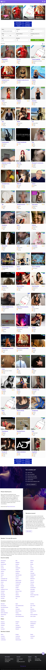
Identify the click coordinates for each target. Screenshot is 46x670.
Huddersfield (33, 575)
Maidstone (32, 578)
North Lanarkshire (4, 612)
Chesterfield (3, 569)
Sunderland (32, 591)
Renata (18, 389)
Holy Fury (19, 163)
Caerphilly (3, 623)
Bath (16, 560)
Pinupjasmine (35, 410)
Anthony (34, 225)
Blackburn (17, 562)
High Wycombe (19, 575)
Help (29, 661)
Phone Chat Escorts (11, 506)
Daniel (18, 266)
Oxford (2, 582)
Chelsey (3, 389)
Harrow (2, 575)
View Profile (6, 18)
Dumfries (32, 603)
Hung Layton (35, 204)
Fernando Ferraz (5, 183)
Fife (31, 607)
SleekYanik (4, 286)
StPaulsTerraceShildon (22, 204)
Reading (2, 585)
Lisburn (31, 638)
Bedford (32, 560)
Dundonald (32, 636)
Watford (17, 594)
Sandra (18, 121)
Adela (18, 225)
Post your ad (23, 666)
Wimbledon (18, 596)
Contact (29, 659)
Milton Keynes (18, 580)
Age (2, 38)
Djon (18, 369)
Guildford (17, 573)
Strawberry (4, 225)
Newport (32, 625)
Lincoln (17, 578)
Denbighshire (33, 623)
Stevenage (32, 589)
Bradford (17, 564)
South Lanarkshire (33, 614)
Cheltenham (18, 567)
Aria (33, 121)
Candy (3, 369)
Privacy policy (7, 660)
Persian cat (4, 452)
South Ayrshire (18, 614)
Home (4, 4)
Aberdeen (3, 603)
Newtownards (18, 639)
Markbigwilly (5, 59)
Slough (2, 587)
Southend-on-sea (4, 589)
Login (18, 660)
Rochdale (32, 585)
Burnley (31, 564)
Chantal (33, 80)
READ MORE (28, 531)
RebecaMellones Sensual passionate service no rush (14, 348)
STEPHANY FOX (35, 389)
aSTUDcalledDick (6, 327)
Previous (2, 12)
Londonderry (3, 639)
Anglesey (3, 621)
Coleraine (3, 636)
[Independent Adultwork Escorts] (3, 1)
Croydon (32, 569)
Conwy (17, 623)
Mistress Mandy (20, 410)
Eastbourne (18, 571)
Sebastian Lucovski (6, 163)
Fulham (2, 573)
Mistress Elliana (20, 286)
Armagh (17, 634)
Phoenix (19, 59)
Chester (31, 567)
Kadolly (33, 348)
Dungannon (3, 638)
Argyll (17, 603)
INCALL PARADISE (36, 266)
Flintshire (2, 625)
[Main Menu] (44, 1)
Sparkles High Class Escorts (8, 266)
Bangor (31, 634)
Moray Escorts (18, 611)
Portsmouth (18, 584)
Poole (2, 584)
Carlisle (2, 567)
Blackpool (3, 562)
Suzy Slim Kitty (35, 286)
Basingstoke (3, 560)
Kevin (3, 410)
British (17, 566)
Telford (17, 593)
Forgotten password (21, 661)
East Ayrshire (3, 605)
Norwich (32, 580)
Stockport (3, 591)
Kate (33, 142)
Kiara (33, 306)
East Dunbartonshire (20, 605)
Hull (1, 576)
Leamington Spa (4, 578)
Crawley (17, 569)
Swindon (2, 593)
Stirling (2, 616)
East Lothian (32, 605)
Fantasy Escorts (5, 80)
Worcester (32, 596)
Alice (33, 369)
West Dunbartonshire (20, 616)
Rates (3, 33)
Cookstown (18, 636)
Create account (20, 659)
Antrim (2, 634)
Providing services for (35, 33)
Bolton (31, 562)
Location (32, 29)
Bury (31, 566)
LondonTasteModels (21, 142)
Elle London (4, 246)
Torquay (31, 593)
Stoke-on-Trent (18, 591)
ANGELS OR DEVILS (21, 452)
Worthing (2, 598)
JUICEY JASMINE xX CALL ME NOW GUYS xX (12, 306)
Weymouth (3, 596)
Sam (3, 121)
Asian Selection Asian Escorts (24, 306)
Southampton (33, 587)
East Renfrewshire (4, 607)
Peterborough (18, 582)
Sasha (3, 100)
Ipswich (17, 576)
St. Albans (18, 589)
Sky (2, 204)
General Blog (37, 659)
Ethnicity (18, 38)
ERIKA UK (19, 183)
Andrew (33, 183)
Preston (32, 584)
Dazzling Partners (21, 431)
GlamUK (33, 327)
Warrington (3, 594)
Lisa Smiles (34, 246)
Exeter (31, 571)
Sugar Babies (42, 4)
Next (43, 12)
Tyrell (18, 246)
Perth (31, 612)
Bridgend (17, 621)
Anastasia (34, 100)
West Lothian (33, 616)
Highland (2, 609)
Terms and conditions (9, 659)
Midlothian (3, 611)
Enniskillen (18, 638)
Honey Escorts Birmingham (23, 348)
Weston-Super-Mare (34, 594)
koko (33, 431)
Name (3, 29)
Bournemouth (3, 564)
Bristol (2, 566)
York (16, 598)
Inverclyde (18, 609)
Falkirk (17, 607)
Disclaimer (7, 661)
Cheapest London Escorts (23, 80)
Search (38, 40)
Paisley (17, 612)
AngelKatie (34, 452)
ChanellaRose (5, 431)
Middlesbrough (4, 580)
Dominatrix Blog (38, 660)
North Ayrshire (33, 611)
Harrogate (32, 573)
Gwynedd (17, 625)
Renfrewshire (3, 614)
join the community (31, 484)
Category (18, 29)
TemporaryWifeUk (36, 59)
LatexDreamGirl (5, 142)
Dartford (2, 571)
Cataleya (19, 100)
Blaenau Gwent (33, 621)
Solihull (17, 587)
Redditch (17, 585)
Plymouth (32, 582)
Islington (32, 576)
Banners (29, 660)
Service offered (19, 33)
